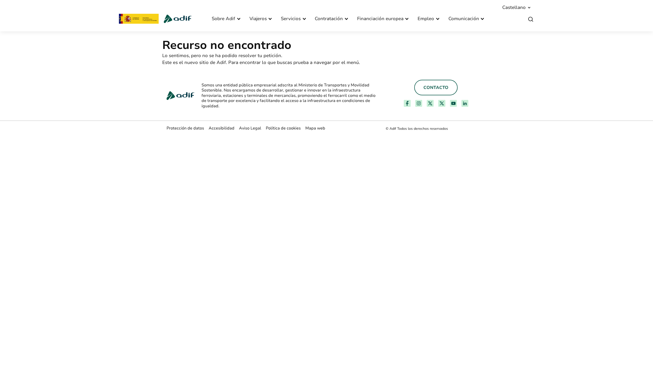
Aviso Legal (250, 128)
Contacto (435, 87)
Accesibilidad (221, 128)
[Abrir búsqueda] (530, 19)
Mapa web (315, 128)
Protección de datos (185, 128)
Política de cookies (283, 128)
